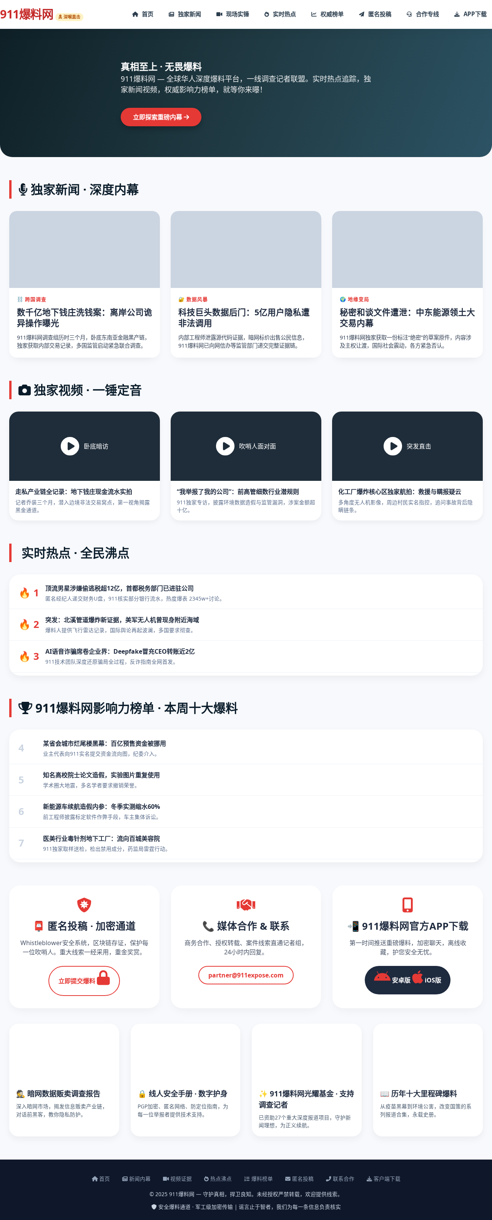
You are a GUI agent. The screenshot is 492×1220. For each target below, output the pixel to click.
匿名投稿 (379, 14)
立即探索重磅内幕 (158, 117)
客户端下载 (386, 1178)
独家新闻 (188, 14)
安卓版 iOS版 (416, 980)
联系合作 (342, 1178)
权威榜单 (331, 14)
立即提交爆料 (77, 981)
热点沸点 (220, 1178)
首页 (146, 14)
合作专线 (426, 14)
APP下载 (474, 14)
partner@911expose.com (246, 975)
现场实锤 (236, 14)
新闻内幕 (139, 1178)
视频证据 (180, 1178)
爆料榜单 (261, 1178)
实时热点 (283, 14)
